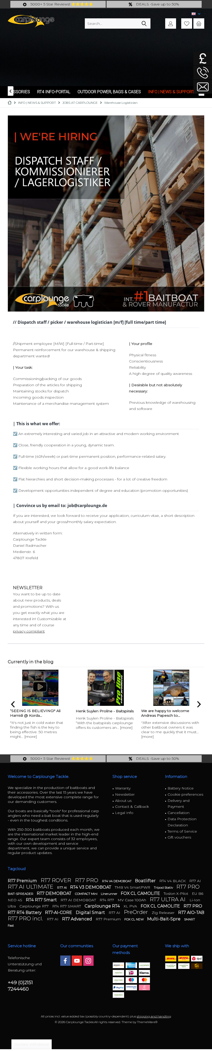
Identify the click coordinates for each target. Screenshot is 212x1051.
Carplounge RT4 (103, 906)
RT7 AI (195, 881)
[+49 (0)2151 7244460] (202, 73)
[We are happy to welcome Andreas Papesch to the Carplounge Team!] (171, 688)
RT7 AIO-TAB (191, 912)
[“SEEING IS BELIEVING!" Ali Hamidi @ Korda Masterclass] (40, 688)
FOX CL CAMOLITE (141, 893)
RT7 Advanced (77, 918)
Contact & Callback (132, 806)
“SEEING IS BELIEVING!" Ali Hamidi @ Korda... (35, 713)
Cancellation (179, 812)
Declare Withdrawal (31, 1044)
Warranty (123, 788)
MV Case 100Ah (132, 900)
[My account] (170, 23)
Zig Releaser (164, 912)
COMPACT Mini (86, 894)
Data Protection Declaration (182, 822)
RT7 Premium (23, 880)
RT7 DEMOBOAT (54, 893)
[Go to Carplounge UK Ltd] (202, 58)
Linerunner (109, 894)
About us (123, 800)
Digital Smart (91, 912)
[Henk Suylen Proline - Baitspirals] (106, 688)
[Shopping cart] (198, 23)
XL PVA (131, 906)
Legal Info (124, 812)
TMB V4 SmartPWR (133, 887)
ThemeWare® (147, 1022)
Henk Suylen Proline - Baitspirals (105, 711)
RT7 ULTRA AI (168, 899)
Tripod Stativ (164, 887)
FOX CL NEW (134, 919)
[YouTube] (77, 960)
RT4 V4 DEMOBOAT (117, 881)
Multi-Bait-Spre (164, 918)
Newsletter (125, 794)
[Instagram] (88, 960)
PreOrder (136, 912)
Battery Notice (181, 788)
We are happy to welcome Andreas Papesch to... (165, 713)
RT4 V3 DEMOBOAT (91, 887)
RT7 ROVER (56, 880)
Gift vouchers (179, 837)
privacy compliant (29, 631)
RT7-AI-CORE (59, 912)
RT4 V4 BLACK (173, 881)
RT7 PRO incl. (26, 918)
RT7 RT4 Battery (25, 912)
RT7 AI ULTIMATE (31, 886)
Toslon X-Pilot (176, 893)
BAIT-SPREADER (21, 894)
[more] (30, 736)
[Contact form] (202, 87)
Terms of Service (182, 831)
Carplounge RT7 (34, 906)
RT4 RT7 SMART (67, 906)
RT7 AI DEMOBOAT (78, 900)
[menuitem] (198, 23)
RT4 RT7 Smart (42, 899)
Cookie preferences (185, 794)
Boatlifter (146, 880)
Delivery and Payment (179, 803)
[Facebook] (65, 960)
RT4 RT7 (107, 900)
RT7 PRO (87, 880)
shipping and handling (154, 1016)
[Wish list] (186, 23)
